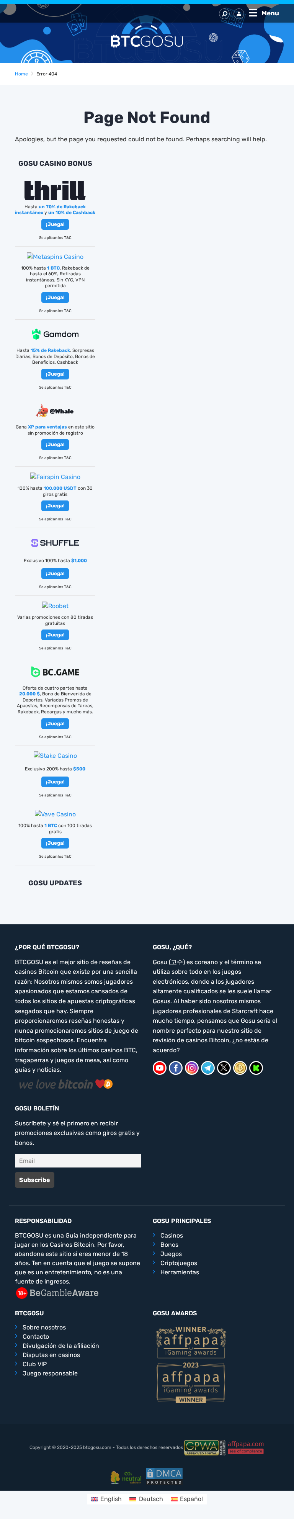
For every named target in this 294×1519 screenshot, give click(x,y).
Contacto (36, 1336)
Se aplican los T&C (55, 237)
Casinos (171, 1235)
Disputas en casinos (51, 1355)
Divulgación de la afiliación (61, 1345)
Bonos (169, 1244)
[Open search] (224, 13)
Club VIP (35, 1364)
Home (21, 74)
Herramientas (179, 1272)
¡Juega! (55, 224)
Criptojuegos (178, 1263)
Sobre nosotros (44, 1327)
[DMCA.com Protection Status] (164, 1476)
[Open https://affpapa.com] (191, 1342)
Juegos (171, 1253)
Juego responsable (50, 1373)
